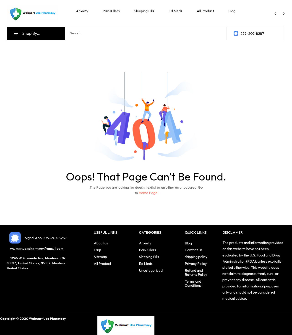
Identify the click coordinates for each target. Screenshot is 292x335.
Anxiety (145, 243)
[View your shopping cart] (280, 13)
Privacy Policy (196, 263)
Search (219, 33)
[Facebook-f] (72, 319)
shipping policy (196, 256)
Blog (188, 243)
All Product (102, 263)
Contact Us (194, 250)
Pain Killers (147, 250)
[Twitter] (79, 319)
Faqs (98, 250)
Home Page (148, 192)
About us (101, 243)
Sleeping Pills (149, 256)
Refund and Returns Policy (196, 272)
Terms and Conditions (193, 283)
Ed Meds (146, 263)
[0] (271, 13)
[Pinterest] (93, 319)
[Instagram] (86, 319)
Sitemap (100, 256)
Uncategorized (151, 270)
